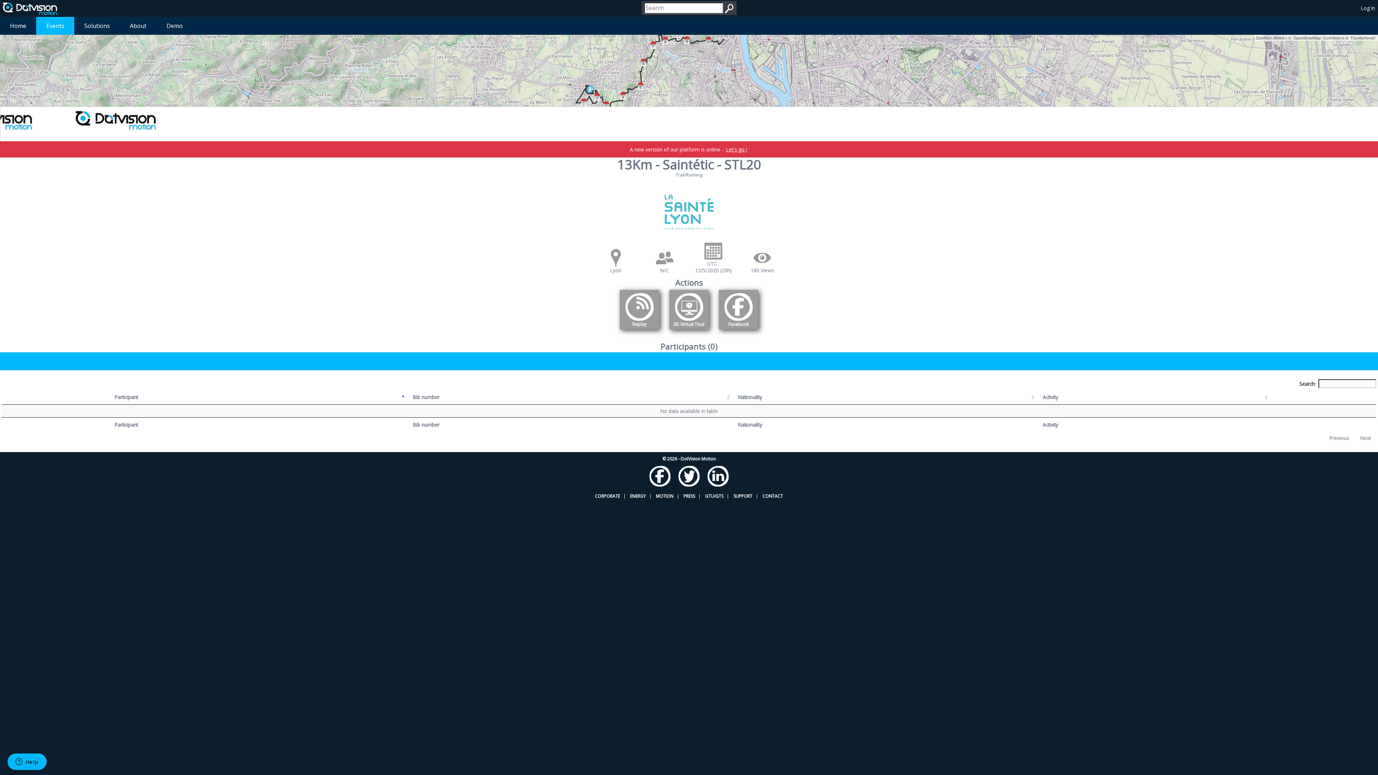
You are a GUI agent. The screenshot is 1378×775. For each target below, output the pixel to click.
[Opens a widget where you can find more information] (27, 762)
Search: (1307, 383)
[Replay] (639, 330)
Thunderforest (1362, 38)
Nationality (750, 397)
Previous (1339, 438)
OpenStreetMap (1307, 38)
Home (18, 26)
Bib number (426, 397)
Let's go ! (736, 149)
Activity (1050, 397)
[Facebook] (738, 330)
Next (1365, 438)
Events (55, 26)
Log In (1368, 8)
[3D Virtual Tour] (689, 330)
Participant (126, 397)
